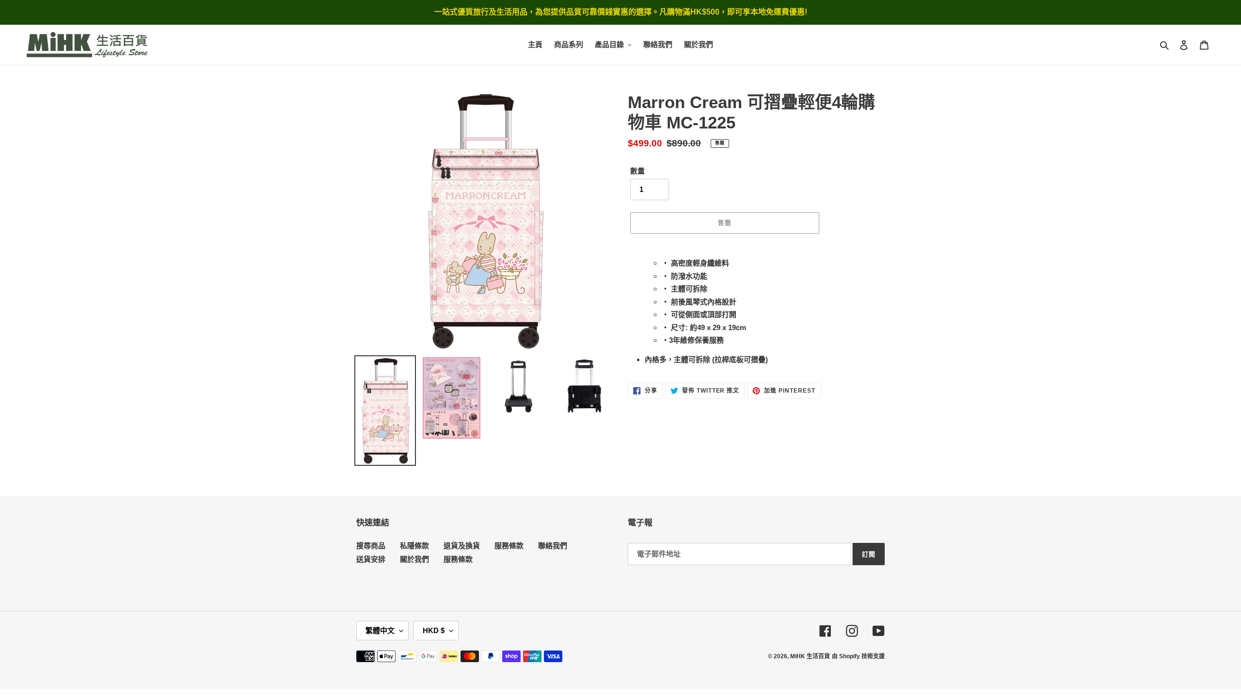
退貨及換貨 (462, 545)
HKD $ (434, 630)
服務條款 (509, 545)
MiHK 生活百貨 (810, 656)
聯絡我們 (552, 545)
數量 (637, 171)
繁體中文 (380, 630)
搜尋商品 (370, 545)
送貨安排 (370, 559)
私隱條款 (414, 545)
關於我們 (414, 559)
